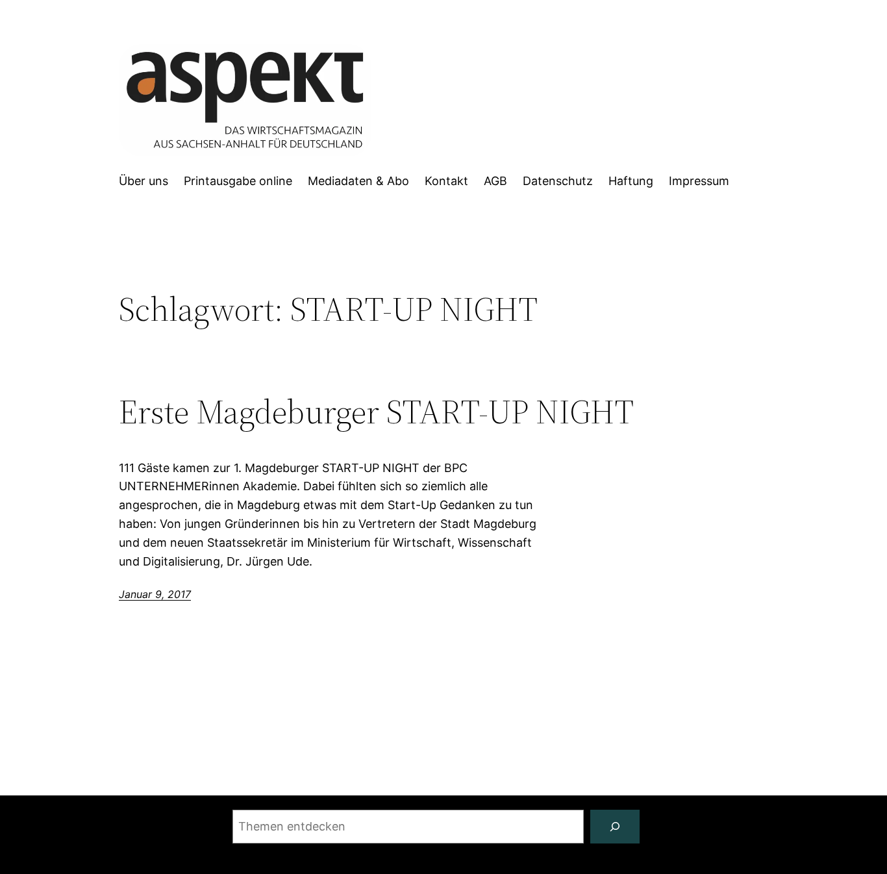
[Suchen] (615, 826)
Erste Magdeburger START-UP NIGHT (376, 411)
